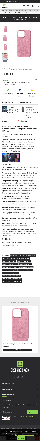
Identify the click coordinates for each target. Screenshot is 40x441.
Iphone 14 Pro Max (15, 255)
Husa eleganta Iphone (25, 264)
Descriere (5, 121)
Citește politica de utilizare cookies (24, 435)
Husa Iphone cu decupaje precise (12, 278)
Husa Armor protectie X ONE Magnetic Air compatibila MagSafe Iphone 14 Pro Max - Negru (32, 111)
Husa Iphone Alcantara (23, 261)
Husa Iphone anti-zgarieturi (10, 273)
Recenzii (24, 121)
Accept (22, 438)
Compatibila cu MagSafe (9, 270)
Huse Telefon (10, 10)
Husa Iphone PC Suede (9, 261)
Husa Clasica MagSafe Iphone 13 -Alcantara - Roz (18, 344)
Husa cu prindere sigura (9, 267)
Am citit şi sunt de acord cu (19, 416)
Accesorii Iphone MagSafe (10, 264)
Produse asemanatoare (20, 302)
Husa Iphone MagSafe (29, 255)
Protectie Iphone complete (25, 267)
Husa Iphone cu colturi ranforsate (12, 281)
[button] (5, 26)
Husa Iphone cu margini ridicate (11, 276)
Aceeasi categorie (8, 102)
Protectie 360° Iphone (23, 258)
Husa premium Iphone (9, 258)
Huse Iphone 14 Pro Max (32, 10)
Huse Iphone (19, 10)
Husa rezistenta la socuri (25, 270)
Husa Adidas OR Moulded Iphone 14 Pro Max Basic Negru (13, 109)
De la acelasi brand (26, 102)
